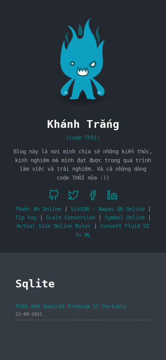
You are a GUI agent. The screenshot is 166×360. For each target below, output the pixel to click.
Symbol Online (125, 217)
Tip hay (26, 217)
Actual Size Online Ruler (54, 226)
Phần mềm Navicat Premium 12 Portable (71, 306)
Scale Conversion (70, 217)
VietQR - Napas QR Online (108, 209)
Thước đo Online (38, 209)
